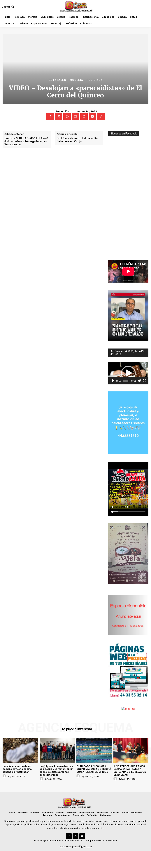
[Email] (75, 116)
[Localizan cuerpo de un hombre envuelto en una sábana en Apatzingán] (20, 750)
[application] (128, 373)
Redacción (62, 111)
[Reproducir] (113, 381)
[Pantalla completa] (144, 381)
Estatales (57, 80)
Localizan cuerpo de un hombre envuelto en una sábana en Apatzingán (17, 769)
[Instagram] (75, 836)
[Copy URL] (101, 116)
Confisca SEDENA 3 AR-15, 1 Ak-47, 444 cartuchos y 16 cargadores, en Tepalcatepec (26, 141)
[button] (8, 6)
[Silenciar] (139, 381)
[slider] (125, 381)
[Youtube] (82, 836)
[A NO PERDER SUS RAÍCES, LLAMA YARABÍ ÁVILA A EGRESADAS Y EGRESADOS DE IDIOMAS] (131, 750)
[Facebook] (50, 116)
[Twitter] (58, 116)
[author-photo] (5, 776)
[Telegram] (92, 116)
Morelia (76, 80)
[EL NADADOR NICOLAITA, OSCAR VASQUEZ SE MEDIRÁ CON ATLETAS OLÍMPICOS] (94, 750)
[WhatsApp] (67, 116)
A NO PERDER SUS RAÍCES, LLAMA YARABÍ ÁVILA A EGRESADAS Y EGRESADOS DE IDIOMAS (129, 770)
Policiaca (95, 80)
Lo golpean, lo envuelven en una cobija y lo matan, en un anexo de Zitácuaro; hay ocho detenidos (56, 770)
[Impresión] (84, 116)
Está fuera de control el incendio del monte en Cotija (77, 140)
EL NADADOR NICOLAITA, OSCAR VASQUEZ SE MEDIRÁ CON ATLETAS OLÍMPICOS (93, 769)
